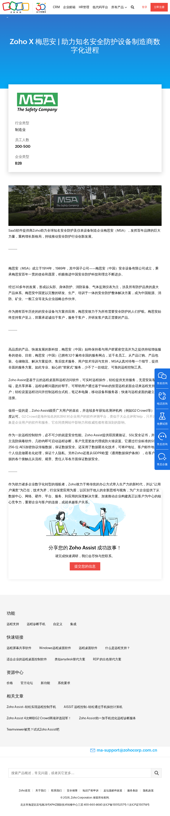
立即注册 (159, 7)
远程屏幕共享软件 (19, 648)
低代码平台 (100, 7)
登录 (144, 7)
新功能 (45, 683)
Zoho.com (24, 7)
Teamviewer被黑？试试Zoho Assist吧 (33, 729)
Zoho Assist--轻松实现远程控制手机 (31, 707)
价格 (10, 683)
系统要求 (64, 683)
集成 (73, 624)
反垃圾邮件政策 (113, 790)
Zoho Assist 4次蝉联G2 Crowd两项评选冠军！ (39, 718)
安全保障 (72, 790)
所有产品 (117, 7)
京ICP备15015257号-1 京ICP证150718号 (126, 804)
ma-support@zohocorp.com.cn (127, 750)
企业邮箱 (69, 7)
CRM (56, 7)
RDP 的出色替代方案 (107, 659)
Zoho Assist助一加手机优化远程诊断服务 (107, 718)
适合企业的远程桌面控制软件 (27, 659)
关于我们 (40, 790)
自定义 (57, 624)
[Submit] (156, 773)
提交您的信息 (85, 566)
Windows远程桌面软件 (55, 648)
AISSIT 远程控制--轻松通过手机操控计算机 (93, 707)
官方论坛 (27, 683)
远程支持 (13, 624)
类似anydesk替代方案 (70, 659)
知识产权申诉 (91, 790)
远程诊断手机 (36, 624)
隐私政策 (148, 790)
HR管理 (84, 7)
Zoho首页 (24, 790)
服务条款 (132, 790)
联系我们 (56, 790)
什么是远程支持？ (117, 648)
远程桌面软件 (88, 648)
